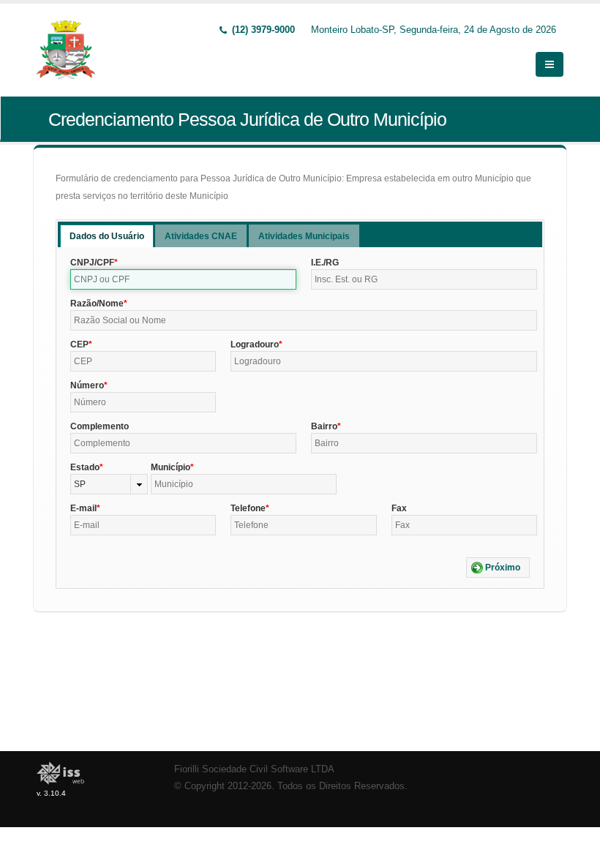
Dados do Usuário (107, 236)
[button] (498, 567)
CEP (79, 344)
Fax (399, 508)
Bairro (324, 426)
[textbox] (183, 279)
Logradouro (254, 344)
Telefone (248, 508)
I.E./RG (325, 262)
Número (87, 385)
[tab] (107, 236)
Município (170, 467)
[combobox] (109, 484)
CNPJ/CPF (92, 262)
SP (80, 484)
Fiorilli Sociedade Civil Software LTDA (254, 769)
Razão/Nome (97, 303)
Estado (85, 467)
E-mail (83, 508)
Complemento (99, 426)
